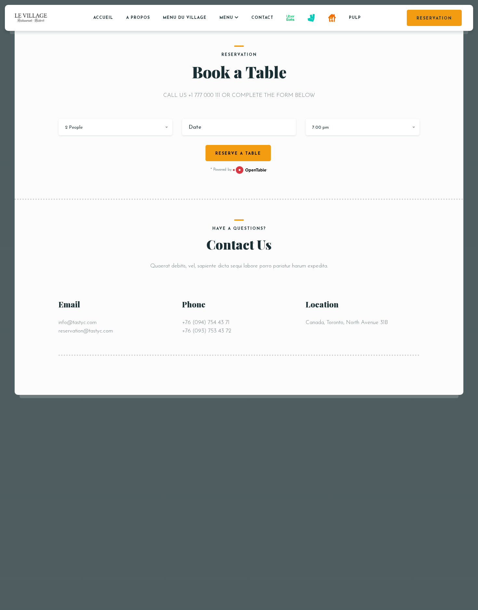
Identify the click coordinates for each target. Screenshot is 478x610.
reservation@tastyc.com (86, 331)
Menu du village (184, 18)
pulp (355, 18)
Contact (262, 18)
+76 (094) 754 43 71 (206, 322)
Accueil (103, 18)
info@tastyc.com (78, 322)
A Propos (138, 18)
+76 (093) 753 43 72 (206, 331)
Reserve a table (238, 154)
